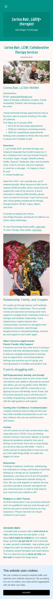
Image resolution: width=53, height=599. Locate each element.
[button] (6, 6)
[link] (26, 21)
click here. (41, 227)
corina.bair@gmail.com (21, 97)
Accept (26, 592)
